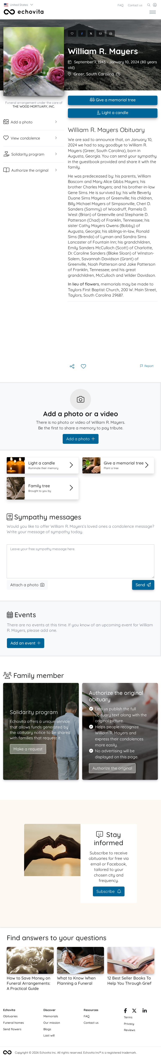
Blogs (47, 1029)
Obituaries (10, 1016)
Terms (128, 1017)
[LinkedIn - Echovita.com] (145, 1011)
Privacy (129, 1024)
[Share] (72, 367)
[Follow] (84, 367)
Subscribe (106, 891)
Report (148, 366)
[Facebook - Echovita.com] (125, 1011)
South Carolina (100, 73)
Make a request (28, 748)
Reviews (129, 1030)
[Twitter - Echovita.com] (134, 1011)
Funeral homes (13, 1023)
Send (140, 584)
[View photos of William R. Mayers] (33, 61)
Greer (79, 73)
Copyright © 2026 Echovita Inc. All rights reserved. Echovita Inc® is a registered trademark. (75, 1052)
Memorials (50, 1016)
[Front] (23, 12)
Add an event (22, 643)
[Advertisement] (112, 332)
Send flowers (12, 1029)
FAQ (120, 5)
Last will (49, 1035)
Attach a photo (24, 584)
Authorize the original (112, 768)
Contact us (135, 5)
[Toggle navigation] (152, 11)
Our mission (51, 1023)
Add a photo (78, 438)
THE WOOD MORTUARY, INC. (34, 106)
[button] (19, 5)
